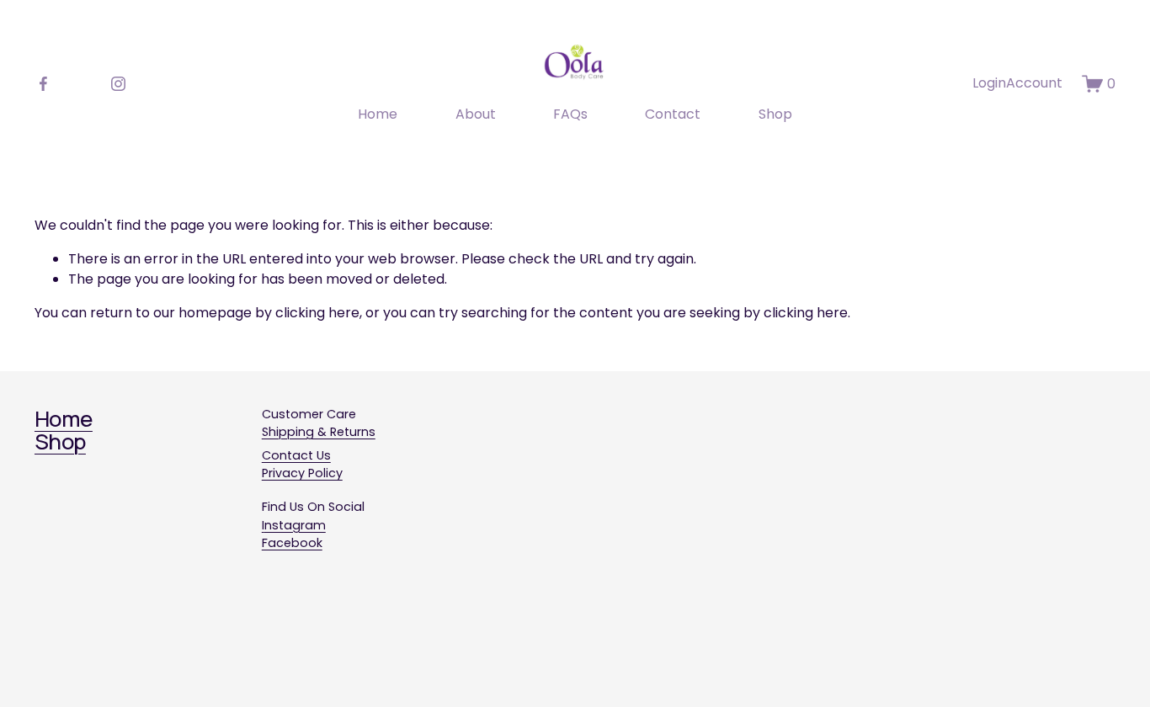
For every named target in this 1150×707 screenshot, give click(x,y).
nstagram (295, 525)
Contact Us (296, 455)
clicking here (317, 312)
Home (377, 114)
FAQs (570, 114)
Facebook (292, 542)
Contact (672, 114)
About (475, 114)
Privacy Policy (302, 473)
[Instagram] (118, 84)
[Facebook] (43, 84)
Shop (775, 114)
